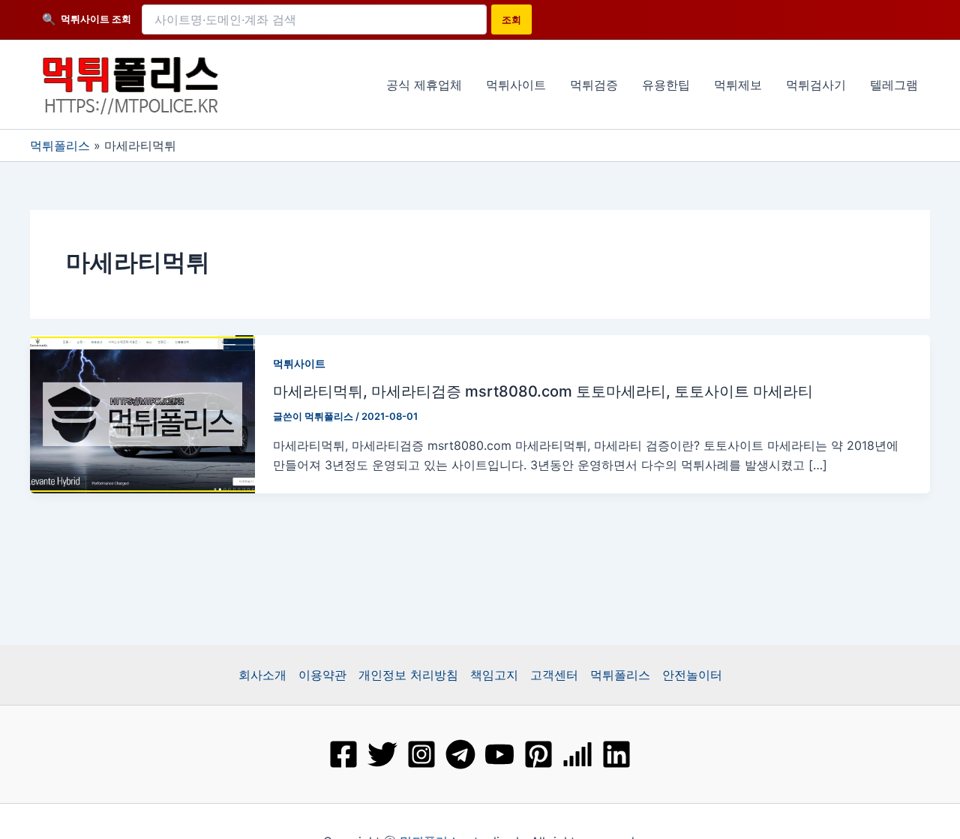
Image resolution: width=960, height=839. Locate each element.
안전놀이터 (692, 674)
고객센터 (554, 674)
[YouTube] (499, 754)
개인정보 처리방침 (408, 674)
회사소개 (262, 674)
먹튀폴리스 (60, 145)
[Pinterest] (539, 754)
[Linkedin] (617, 754)
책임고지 (494, 674)
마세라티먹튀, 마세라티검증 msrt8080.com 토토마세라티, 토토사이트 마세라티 (543, 391)
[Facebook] (343, 754)
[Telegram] (461, 754)
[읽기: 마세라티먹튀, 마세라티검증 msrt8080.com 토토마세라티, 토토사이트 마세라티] (142, 412)
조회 (511, 19)
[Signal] (577, 754)
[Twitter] (383, 754)
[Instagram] (421, 754)
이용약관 (322, 674)
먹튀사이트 (299, 363)
